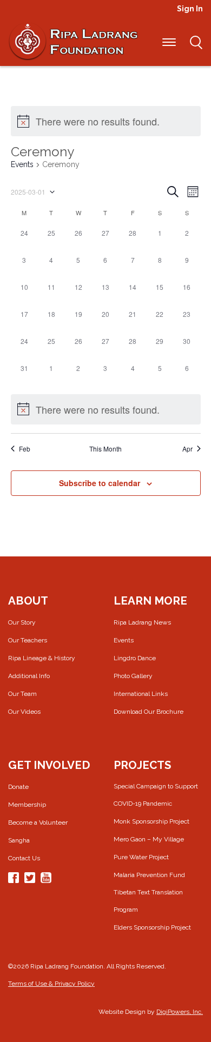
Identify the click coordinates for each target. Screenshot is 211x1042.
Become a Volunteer (38, 822)
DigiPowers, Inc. (179, 1012)
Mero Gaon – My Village (149, 839)
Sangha (19, 840)
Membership (27, 804)
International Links (141, 694)
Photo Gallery (133, 676)
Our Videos (24, 711)
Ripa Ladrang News (142, 622)
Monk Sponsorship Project (151, 821)
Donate (18, 787)
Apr (187, 448)
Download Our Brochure (148, 711)
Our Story (22, 622)
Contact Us (24, 858)
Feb (24, 448)
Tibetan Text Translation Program (148, 900)
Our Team (22, 694)
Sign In (190, 8)
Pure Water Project (141, 857)
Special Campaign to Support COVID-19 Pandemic (156, 794)
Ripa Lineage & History (41, 658)
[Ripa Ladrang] (73, 41)
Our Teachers (27, 640)
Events (22, 164)
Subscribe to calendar (99, 482)
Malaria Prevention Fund (149, 875)
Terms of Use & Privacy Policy (51, 983)
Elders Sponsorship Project (152, 927)
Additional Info (29, 676)
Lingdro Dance (135, 658)
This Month (105, 448)
